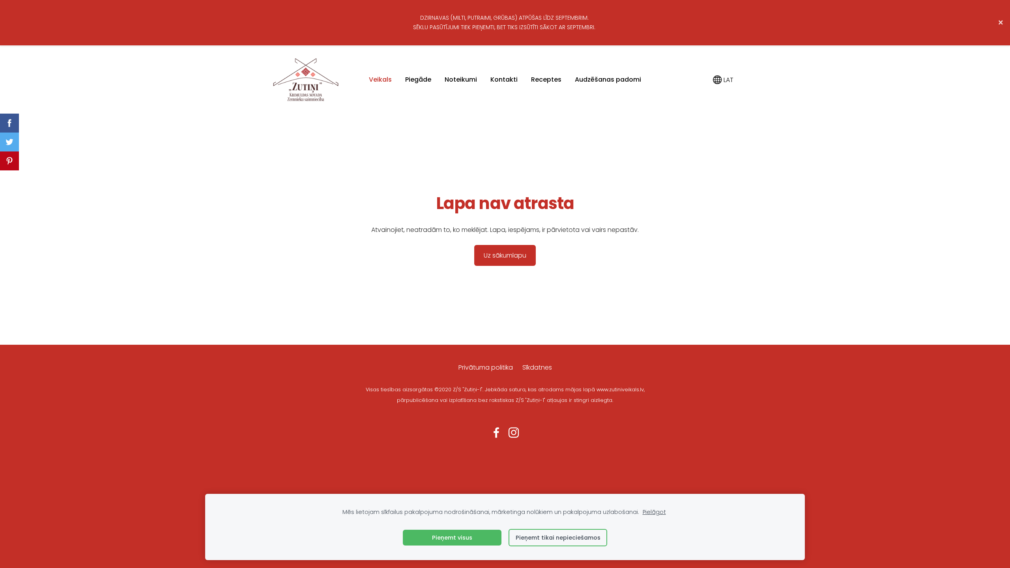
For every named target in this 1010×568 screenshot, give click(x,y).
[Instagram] (514, 432)
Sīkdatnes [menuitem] (537, 367)
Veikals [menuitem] (380, 79)
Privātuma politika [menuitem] (485, 367)
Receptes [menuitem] (546, 79)
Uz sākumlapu (505, 255)
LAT (727, 79)
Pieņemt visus (452, 538)
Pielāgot (654, 512)
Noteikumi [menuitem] (461, 79)
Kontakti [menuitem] (504, 79)
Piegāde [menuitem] (418, 79)
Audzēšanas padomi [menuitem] (608, 79)
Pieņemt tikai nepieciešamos (558, 538)
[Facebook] (496, 432)
